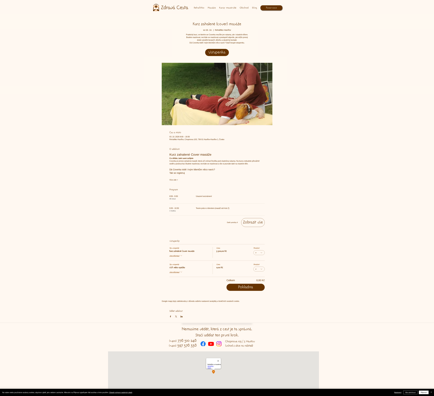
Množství (256, 248)
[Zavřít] (431, 392)
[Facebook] (203, 343)
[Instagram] (219, 343)
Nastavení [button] (397, 392)
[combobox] (259, 252)
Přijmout (424, 392)
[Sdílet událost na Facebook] (170, 316)
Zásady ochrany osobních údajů (120, 392)
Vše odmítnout (410, 392)
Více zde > (173, 180)
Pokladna (245, 287)
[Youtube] (211, 343)
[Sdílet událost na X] (176, 316)
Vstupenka (217, 52)
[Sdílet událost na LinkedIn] (181, 316)
